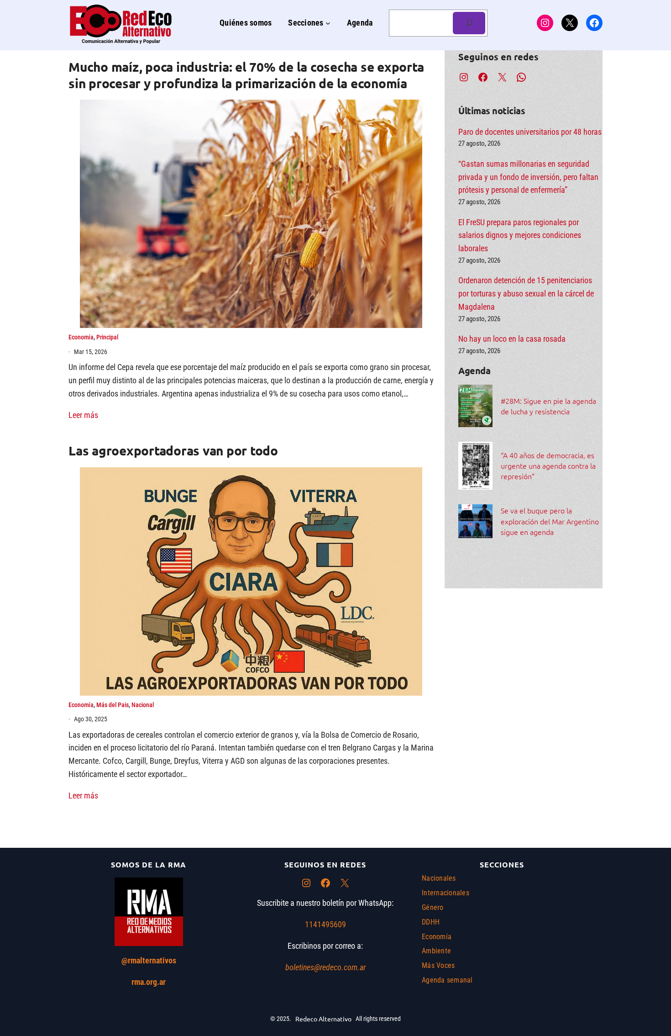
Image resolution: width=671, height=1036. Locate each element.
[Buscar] (469, 23)
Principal (107, 337)
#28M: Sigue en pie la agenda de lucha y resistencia (548, 406)
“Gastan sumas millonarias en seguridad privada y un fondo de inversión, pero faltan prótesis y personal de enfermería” (528, 177)
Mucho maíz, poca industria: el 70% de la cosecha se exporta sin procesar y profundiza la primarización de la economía (246, 74)
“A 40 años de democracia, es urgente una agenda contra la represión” (548, 465)
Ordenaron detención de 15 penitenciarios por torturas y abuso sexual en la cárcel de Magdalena (526, 293)
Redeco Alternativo (323, 1019)
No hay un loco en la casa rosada (512, 339)
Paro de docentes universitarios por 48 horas (530, 132)
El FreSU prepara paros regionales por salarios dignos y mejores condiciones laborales (519, 235)
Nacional (142, 704)
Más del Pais (112, 704)
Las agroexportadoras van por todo (173, 450)
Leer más (83, 415)
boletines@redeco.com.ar (325, 967)
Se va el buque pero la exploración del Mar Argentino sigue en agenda (550, 520)
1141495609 (325, 924)
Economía (81, 337)
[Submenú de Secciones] (327, 23)
